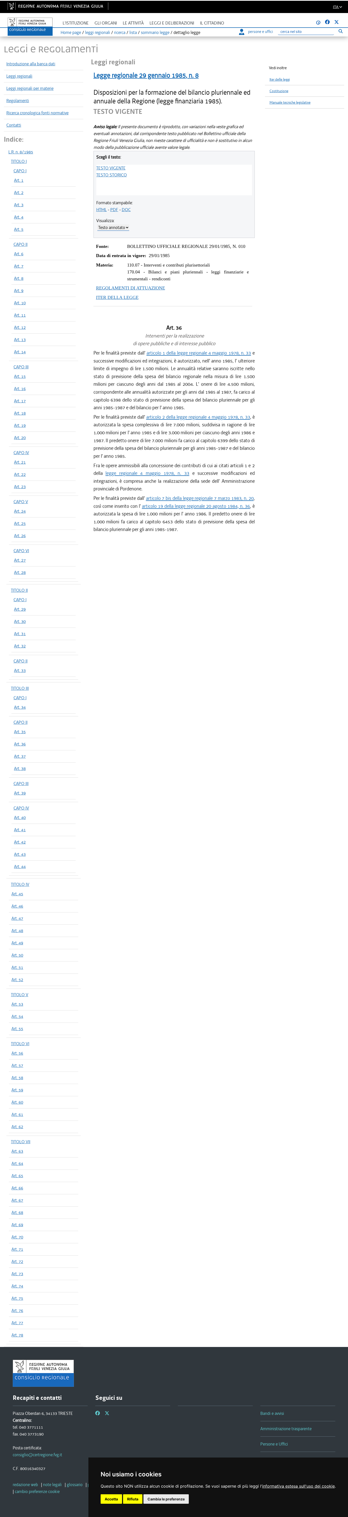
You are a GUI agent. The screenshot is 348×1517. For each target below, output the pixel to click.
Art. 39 (20, 793)
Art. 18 (20, 413)
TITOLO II (19, 590)
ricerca (119, 32)
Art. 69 (17, 1224)
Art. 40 (20, 817)
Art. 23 (20, 486)
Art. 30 (20, 621)
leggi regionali (97, 32)
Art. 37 (20, 756)
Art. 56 (17, 1053)
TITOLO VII (20, 1142)
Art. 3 (18, 205)
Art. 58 (17, 1077)
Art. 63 (17, 1151)
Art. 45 (17, 894)
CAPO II (21, 244)
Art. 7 (18, 266)
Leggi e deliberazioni (172, 23)
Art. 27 (20, 560)
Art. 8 (18, 278)
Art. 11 (20, 315)
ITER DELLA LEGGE (117, 297)
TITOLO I (19, 161)
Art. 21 (20, 462)
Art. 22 (20, 474)
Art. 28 (20, 572)
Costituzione (279, 91)
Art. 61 (17, 1114)
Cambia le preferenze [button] (166, 1499)
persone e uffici (260, 31)
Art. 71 (17, 1249)
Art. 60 (17, 1102)
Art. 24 (20, 511)
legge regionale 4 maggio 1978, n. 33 (147, 473)
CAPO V (21, 501)
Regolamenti (17, 100)
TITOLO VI (20, 1043)
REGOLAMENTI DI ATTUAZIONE (130, 288)
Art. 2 (18, 192)
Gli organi (106, 23)
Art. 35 (20, 732)
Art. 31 (20, 633)
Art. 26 (20, 535)
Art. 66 (17, 1188)
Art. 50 (17, 955)
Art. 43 (20, 854)
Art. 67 (17, 1200)
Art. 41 (20, 830)
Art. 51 (17, 967)
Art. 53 (17, 1004)
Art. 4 (18, 217)
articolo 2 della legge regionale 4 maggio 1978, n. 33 (198, 417)
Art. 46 (17, 906)
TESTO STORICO (111, 175)
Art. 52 (17, 979)
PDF (114, 209)
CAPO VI (21, 550)
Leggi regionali (19, 76)
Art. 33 (20, 670)
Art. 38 (20, 768)
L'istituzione (76, 23)
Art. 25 (20, 523)
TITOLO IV (20, 884)
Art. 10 (20, 303)
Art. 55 (17, 1028)
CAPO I (20, 171)
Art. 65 (17, 1175)
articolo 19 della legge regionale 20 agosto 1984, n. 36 (196, 506)
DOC (126, 209)
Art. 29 (20, 609)
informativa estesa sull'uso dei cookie (298, 1486)
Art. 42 (20, 842)
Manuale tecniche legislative (290, 102)
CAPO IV (21, 452)
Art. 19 (20, 425)
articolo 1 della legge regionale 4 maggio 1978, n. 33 (198, 353)
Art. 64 (17, 1163)
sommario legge (155, 32)
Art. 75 (17, 1298)
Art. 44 (20, 866)
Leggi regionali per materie (29, 88)
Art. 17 (20, 401)
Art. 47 (17, 918)
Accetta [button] (111, 1499)
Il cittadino (212, 23)
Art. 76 (17, 1310)
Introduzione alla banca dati (30, 64)
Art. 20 (20, 437)
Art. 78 (17, 1335)
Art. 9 (18, 290)
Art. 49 (17, 943)
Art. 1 (18, 180)
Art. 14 (20, 352)
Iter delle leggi (280, 79)
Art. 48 (17, 930)
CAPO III (21, 367)
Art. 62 (17, 1126)
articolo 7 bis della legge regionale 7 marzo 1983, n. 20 (200, 498)
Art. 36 (20, 744)
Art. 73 (17, 1274)
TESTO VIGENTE (111, 168)
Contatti (13, 125)
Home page (71, 32)
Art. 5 (18, 229)
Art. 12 (20, 327)
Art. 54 (17, 1016)
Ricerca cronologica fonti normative (37, 113)
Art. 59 (17, 1090)
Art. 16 (20, 388)
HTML (101, 209)
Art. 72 (17, 1261)
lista (133, 32)
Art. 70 (17, 1237)
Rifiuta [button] (132, 1499)
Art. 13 (20, 339)
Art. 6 (18, 254)
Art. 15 (20, 376)
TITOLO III (20, 688)
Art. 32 (20, 646)
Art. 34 (20, 707)
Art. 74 (17, 1286)
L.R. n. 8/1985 (20, 152)
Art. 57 (17, 1065)
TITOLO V (19, 994)
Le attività (133, 23)
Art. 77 (17, 1323)
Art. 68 (17, 1212)
